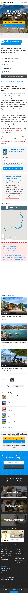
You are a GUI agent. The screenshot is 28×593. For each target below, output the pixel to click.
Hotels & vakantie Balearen (11, 246)
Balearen (12, 34)
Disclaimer (10, 586)
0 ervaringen (4, 55)
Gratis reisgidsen (5, 547)
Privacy (2, 586)
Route (2, 41)
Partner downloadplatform (19, 557)
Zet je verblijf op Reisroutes (19, 554)
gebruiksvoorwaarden (16, 164)
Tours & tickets (19, 41)
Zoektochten (4, 549)
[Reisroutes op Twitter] (11, 481)
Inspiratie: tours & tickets (11, 251)
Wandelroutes (4, 575)
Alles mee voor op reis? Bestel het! (13, 259)
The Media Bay (5, 583)
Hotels (6, 41)
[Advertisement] (14, 278)
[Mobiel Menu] (25, 3)
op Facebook (9, 529)
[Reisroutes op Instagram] (17, 481)
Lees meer (21, 589)
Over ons (17, 551)
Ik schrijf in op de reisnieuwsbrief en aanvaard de (13, 164)
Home (4, 34)
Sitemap (20, 586)
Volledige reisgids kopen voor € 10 (14, 22)
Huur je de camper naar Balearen (13, 255)
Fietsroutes (8, 34)
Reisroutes (7, 2)
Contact (24, 586)
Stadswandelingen (5, 568)
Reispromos (12, 41)
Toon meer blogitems (7, 427)
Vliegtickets (4, 44)
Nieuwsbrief (18, 549)
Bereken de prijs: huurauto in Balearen (14, 257)
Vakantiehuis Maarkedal (7, 579)
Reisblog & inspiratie (6, 555)
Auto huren (18, 44)
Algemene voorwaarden (20, 583)
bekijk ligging (4, 141)
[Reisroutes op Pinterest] (14, 481)
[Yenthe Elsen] (12, 380)
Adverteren (18, 547)
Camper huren (12, 44)
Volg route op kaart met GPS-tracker (15, 76)
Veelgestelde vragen (6, 553)
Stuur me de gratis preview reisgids (14, 25)
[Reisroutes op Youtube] (20, 481)
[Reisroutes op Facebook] (7, 481)
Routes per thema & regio (7, 577)
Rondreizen (4, 570)
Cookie (6, 586)
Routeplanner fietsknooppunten (5, 558)
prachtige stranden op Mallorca (13, 130)
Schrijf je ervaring (18, 386)
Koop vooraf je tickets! (6, 551)
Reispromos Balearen (10, 248)
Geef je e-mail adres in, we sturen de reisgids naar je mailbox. (14, 156)
